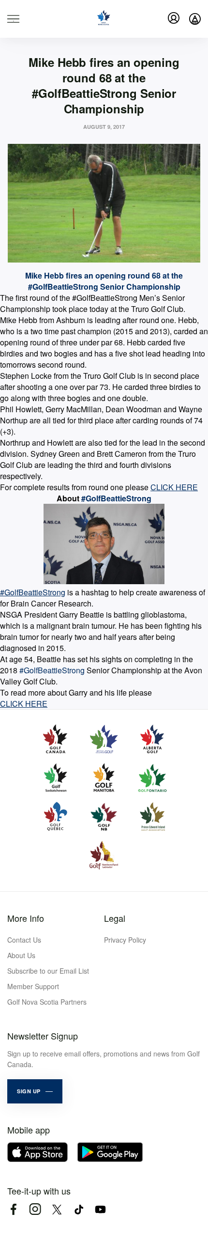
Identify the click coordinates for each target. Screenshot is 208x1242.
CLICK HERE (174, 487)
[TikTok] (79, 1209)
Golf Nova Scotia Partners (47, 1002)
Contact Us (24, 940)
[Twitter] (57, 1209)
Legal (114, 918)
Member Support (33, 986)
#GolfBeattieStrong (32, 592)
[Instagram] (35, 1209)
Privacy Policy (125, 940)
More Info (25, 918)
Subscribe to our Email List (48, 971)
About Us (21, 955)
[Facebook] (13, 1209)
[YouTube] (100, 1209)
